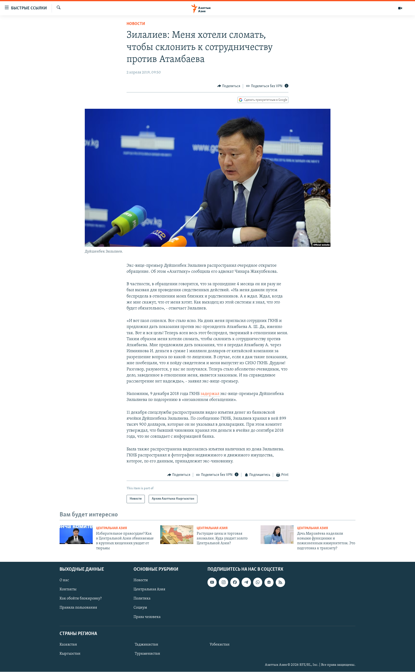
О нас (64, 580)
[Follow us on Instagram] (223, 582)
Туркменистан (147, 654)
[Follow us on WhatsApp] (257, 582)
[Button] (228, 86)
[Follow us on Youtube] (212, 582)
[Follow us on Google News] (269, 582)
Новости (136, 24)
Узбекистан (220, 645)
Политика (142, 599)
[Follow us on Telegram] (246, 582)
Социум (140, 608)
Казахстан (68, 645)
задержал (210, 394)
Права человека (147, 617)
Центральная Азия (111, 528)
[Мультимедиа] (400, 8)
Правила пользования (78, 608)
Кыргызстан (70, 654)
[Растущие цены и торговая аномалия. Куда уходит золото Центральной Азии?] (176, 534)
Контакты (68, 590)
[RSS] (280, 582)
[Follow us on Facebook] (234, 582)
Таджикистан (146, 645)
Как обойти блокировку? (81, 599)
